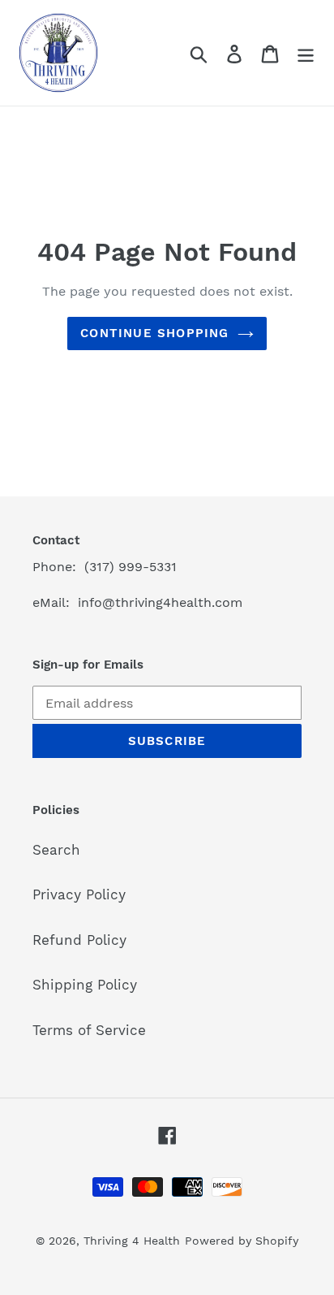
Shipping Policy (84, 985)
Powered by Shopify (241, 1240)
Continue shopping (154, 333)
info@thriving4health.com (160, 602)
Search (56, 850)
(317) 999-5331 (130, 566)
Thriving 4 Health (132, 1240)
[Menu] (305, 52)
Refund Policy (79, 940)
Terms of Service (89, 1030)
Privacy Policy (79, 894)
